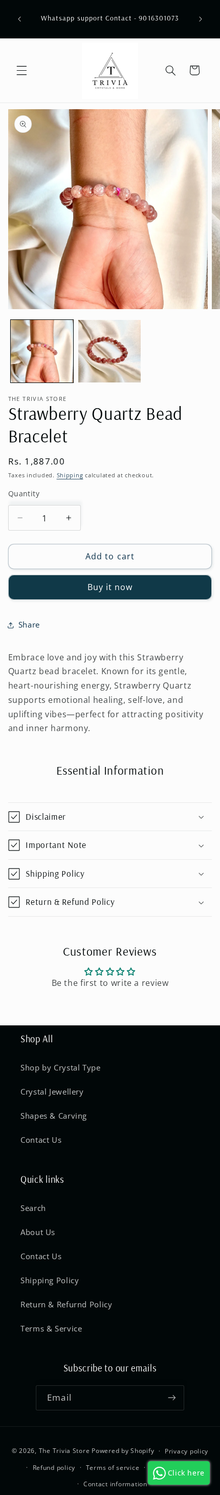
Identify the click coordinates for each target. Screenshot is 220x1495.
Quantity (23, 493)
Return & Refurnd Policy (66, 1304)
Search (33, 1208)
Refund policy (54, 1467)
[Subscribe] (171, 1397)
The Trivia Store (64, 1450)
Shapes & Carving (53, 1115)
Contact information (115, 1484)
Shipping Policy (49, 1280)
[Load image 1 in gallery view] (42, 351)
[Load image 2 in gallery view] (109, 351)
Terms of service (113, 1467)
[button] (21, 70)
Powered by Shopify (123, 1450)
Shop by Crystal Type (60, 1067)
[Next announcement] (200, 19)
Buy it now (110, 587)
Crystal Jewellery (52, 1091)
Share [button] (29, 624)
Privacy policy (186, 1451)
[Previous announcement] (19, 19)
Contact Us (40, 1140)
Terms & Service (51, 1328)
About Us (37, 1232)
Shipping (70, 475)
